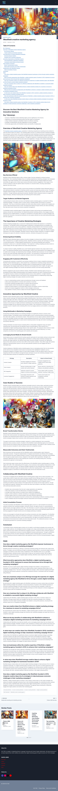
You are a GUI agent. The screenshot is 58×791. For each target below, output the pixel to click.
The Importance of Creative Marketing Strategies (14, 54)
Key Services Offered (9, 51)
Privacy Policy (42, 788)
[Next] (55, 723)
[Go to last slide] (3, 723)
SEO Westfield (6, 692)
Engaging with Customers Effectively (12, 57)
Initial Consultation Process (10, 69)
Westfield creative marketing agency (13, 131)
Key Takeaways (6, 48)
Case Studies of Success (8, 63)
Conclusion (5, 71)
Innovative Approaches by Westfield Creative (13, 59)
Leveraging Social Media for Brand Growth (14, 62)
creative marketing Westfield (30, 689)
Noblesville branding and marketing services (11, 699)
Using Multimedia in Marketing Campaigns (14, 60)
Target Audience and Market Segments (13, 52)
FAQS (4, 72)
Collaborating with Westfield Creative (11, 68)
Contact (3, 765)
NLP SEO (3, 759)
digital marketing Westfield (42, 689)
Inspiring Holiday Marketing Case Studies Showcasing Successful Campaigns (35, 718)
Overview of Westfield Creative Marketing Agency (14, 49)
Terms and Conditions (51, 788)
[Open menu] (56, 3)
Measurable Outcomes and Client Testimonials (15, 66)
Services (3, 763)
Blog (2, 767)
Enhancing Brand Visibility (10, 55)
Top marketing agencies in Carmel (50, 723)
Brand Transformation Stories (11, 65)
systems (34, 725)
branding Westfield (7, 689)
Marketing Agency (7, 37)
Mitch (5, 42)
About (2, 761)
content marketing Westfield (17, 689)
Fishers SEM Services (52, 699)
